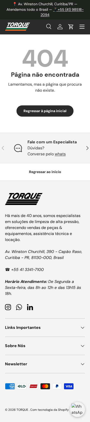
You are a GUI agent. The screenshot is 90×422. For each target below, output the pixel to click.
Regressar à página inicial (45, 111)
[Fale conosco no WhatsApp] (77, 409)
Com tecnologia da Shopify (49, 410)
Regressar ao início (45, 172)
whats (60, 154)
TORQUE (22, 410)
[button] (71, 26)
